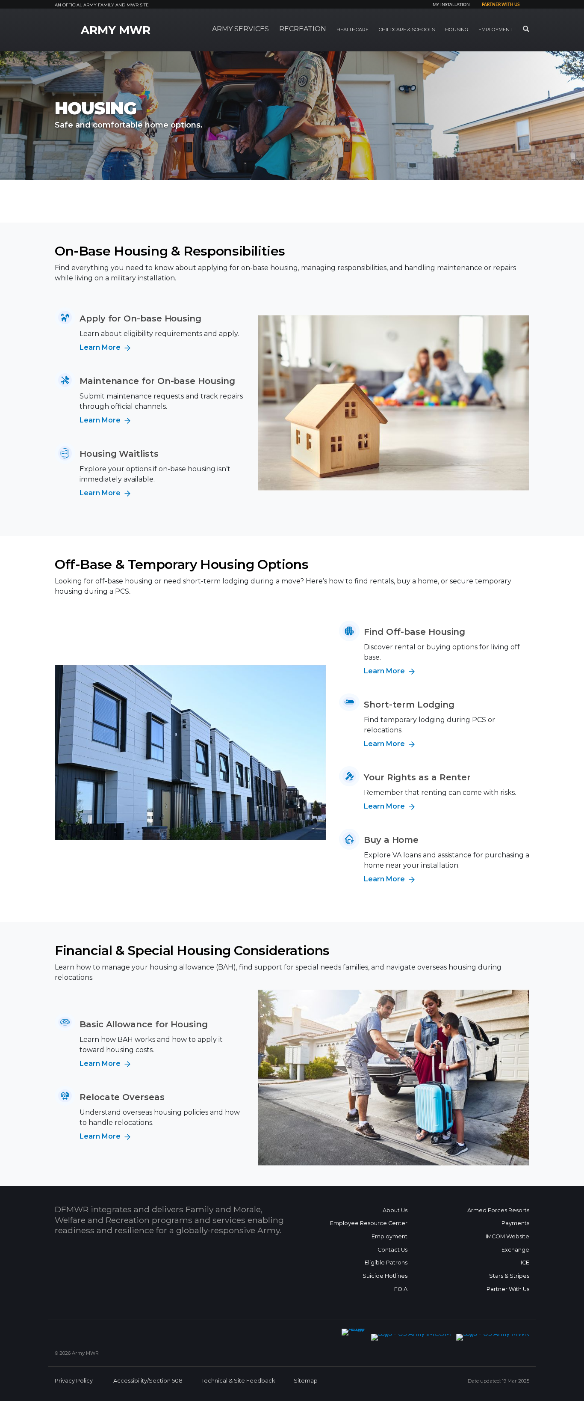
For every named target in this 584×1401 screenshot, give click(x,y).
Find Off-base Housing (414, 632)
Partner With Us (508, 1289)
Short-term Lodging (409, 704)
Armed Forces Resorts (498, 1210)
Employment (389, 1236)
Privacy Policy (74, 1380)
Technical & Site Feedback (238, 1380)
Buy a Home (391, 840)
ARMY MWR (115, 30)
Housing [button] (456, 30)
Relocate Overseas (122, 1097)
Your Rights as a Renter (417, 777)
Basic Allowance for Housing (144, 1024)
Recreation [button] (302, 29)
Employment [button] (495, 30)
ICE (525, 1262)
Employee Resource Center (368, 1223)
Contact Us (392, 1249)
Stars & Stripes (509, 1276)
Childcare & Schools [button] (407, 30)
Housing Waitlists (119, 454)
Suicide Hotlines (385, 1276)
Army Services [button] (240, 29)
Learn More (101, 347)
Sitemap (306, 1380)
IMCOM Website (507, 1236)
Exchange (515, 1249)
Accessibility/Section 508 (148, 1380)
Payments (515, 1223)
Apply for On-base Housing (140, 318)
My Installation (451, 5)
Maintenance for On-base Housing (157, 381)
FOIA (400, 1289)
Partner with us (500, 5)
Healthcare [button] (352, 30)
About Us (395, 1210)
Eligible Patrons (386, 1262)
